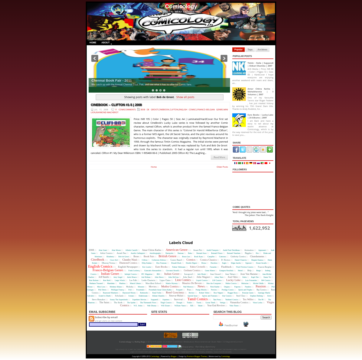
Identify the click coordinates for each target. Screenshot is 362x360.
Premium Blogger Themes (197, 356)
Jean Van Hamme (249, 273)
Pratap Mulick (201, 290)
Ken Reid (106, 280)
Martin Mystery (172, 283)
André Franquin (212, 250)
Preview (214, 290)
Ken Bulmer (93, 280)
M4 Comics (265, 280)
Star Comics (227, 296)
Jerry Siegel (118, 277)
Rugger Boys (233, 293)
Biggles (248, 253)
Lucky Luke (233, 280)
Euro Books (161, 266)
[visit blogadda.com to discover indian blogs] (170, 346)
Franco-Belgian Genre (210, 109)
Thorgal (179, 303)
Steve (269, 296)
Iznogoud (188, 274)
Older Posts (222, 166)
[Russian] (259, 163)
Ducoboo (214, 263)
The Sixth (118, 302)
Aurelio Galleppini (138, 253)
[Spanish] (247, 163)
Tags (250, 49)
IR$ (158, 274)
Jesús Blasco (132, 277)
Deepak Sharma (257, 260)
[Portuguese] (240, 163)
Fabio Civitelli (197, 266)
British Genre (167, 256)
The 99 (260, 300)
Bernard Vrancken (233, 253)
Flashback (226, 266)
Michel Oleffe (258, 283)
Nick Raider (214, 287)
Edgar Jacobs (236, 263)
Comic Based (176, 260)
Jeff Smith (104, 277)
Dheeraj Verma (108, 263)
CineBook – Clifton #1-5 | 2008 (116, 104)
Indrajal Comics (131, 274)
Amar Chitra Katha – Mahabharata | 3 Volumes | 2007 (260, 91)
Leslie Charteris (148, 280)
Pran (189, 290)
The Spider (131, 303)
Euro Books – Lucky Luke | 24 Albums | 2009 (260, 116)
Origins (227, 287)
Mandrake (110, 283)
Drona (203, 263)
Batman (180, 253)
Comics (190, 259)
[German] (251, 163)
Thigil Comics (166, 303)
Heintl (240, 270)
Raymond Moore (129, 293)
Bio (257, 253)
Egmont (248, 263)
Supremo (166, 300)
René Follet (156, 293)
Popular (238, 49)
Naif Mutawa (188, 287)
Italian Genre (171, 273)
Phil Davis (102, 290)
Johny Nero (219, 277)
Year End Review (216, 305)
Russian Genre (247, 293)
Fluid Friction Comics (244, 267)
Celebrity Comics (238, 256)
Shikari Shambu (158, 296)
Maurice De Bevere (192, 283)
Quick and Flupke (245, 290)
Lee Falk (133, 280)
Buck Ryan (198, 257)
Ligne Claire (165, 280)
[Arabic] (263, 163)
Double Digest (191, 263)
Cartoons (222, 257)
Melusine (244, 283)
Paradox (248, 287)
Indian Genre (110, 274)
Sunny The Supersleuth (119, 300)
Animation (249, 250)
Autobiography (155, 253)
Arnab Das (121, 253)
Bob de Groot (149, 109)
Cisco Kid (114, 260)
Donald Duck (176, 263)
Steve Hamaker (98, 299)
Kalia (244, 277)
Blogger (174, 356)
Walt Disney (151, 306)
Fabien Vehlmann (178, 267)
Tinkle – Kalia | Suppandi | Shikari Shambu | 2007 (260, 64)
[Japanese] (270, 163)
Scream (131, 296)
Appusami (262, 250)
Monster (141, 287)
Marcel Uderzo (135, 283)
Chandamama (257, 256)
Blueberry (110, 257)
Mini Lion (101, 287)
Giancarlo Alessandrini (152, 270)
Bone (136, 256)
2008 (91, 250)
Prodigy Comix (228, 290)
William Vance (180, 306)
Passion (261, 286)
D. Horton (225, 260)
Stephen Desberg (256, 296)
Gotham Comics (192, 270)
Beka (190, 253)
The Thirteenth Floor (148, 303)
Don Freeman (161, 263)
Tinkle (189, 303)
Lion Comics (183, 280)
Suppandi (154, 300)
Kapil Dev (255, 277)
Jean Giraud (215, 274)
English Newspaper (128, 266)
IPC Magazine (146, 274)
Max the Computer (213, 283)
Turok (198, 303)
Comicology (181, 6)
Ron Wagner (218, 293)
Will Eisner (165, 306)
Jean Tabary (230, 274)
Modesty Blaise (116, 287)
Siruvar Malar (176, 295)
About (106, 43)
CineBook (164, 109)
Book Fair (149, 256)
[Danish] (255, 163)
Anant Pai (197, 250)
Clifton (174, 109)
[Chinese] (266, 163)
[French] (236, 163)
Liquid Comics (202, 280)
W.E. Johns (138, 306)
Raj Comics (261, 290)
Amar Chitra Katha (151, 250)
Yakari (200, 306)
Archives (262, 49)
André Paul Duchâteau (231, 250)
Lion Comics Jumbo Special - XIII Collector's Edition (225, 80)
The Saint (104, 302)
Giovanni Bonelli (172, 270)
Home (93, 42)
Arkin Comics (106, 253)
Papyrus (237, 287)
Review (191, 293)
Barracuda (169, 253)
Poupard (179, 290)
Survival (178, 299)
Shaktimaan (143, 296)
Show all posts (185, 97)
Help (249, 270)
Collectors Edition (159, 260)
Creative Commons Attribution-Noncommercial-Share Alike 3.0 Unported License (203, 342)
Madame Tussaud (96, 283)
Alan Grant (103, 250)
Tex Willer (248, 299)
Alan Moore (116, 250)
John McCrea (173, 277)
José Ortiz (233, 277)
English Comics (188, 109)
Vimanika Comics (239, 302)
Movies (152, 286)
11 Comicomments (125, 109)
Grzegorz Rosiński (226, 270)
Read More (219, 157)
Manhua (122, 283)
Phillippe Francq (117, 290)
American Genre (177, 250)
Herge (258, 270)
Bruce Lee (186, 257)
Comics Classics (208, 259)
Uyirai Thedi (210, 303)
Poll (130, 290)
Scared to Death (104, 296)
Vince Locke (257, 303)
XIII (191, 306)
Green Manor (210, 270)
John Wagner (203, 277)
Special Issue (192, 296)
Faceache (213, 267)
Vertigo (222, 303)
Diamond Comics (128, 262)
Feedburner (231, 325)
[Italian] (244, 163)
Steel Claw (240, 296)
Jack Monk (201, 274)
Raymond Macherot (107, 112)
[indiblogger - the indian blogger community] (172, 337)
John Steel (187, 277)
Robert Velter (204, 293)
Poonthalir (140, 290)
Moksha (129, 287)
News (201, 286)
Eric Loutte (146, 267)
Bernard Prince (216, 253)
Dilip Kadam (147, 263)
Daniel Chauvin (241, 260)
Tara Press (217, 300)
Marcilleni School (153, 283)
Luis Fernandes (251, 280)
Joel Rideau (145, 277)
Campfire (210, 257)
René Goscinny (175, 292)
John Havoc (159, 277)
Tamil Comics (197, 299)
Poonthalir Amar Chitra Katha (160, 290)
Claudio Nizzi (129, 259)
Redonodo (144, 293)
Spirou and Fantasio (209, 296)
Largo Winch (120, 280)
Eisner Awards (261, 263)
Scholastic (119, 296)
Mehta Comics (231, 283)
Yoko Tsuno (234, 306)
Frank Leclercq (134, 270)
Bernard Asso (201, 253)
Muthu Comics (170, 286)
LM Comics (217, 280)
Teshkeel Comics (231, 300)
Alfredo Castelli (131, 250)
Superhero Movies (139, 300)
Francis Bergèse (265, 267)
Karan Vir (267, 277)
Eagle (224, 263)
